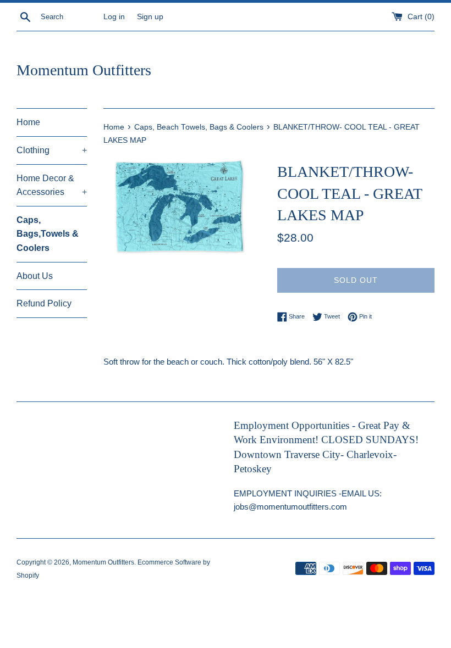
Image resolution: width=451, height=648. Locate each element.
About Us (34, 276)
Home (28, 122)
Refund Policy (44, 303)
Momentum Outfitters (83, 70)
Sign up (150, 17)
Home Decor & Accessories (51, 185)
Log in (114, 17)
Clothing (51, 150)
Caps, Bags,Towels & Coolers (47, 234)
